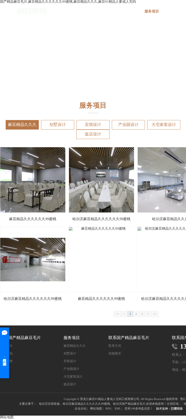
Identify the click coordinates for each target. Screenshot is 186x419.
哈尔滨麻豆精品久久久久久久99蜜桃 (86, 403)
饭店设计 (93, 134)
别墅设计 (57, 124)
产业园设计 (128, 124)
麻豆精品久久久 (22, 124)
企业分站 (80, 408)
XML (117, 408)
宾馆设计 (93, 124)
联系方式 (114, 345)
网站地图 (96, 408)
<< (117, 313)
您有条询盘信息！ (139, 408)
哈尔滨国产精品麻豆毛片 (129, 403)
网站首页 (98, 11)
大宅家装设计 (164, 124)
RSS (108, 408)
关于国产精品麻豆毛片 (125, 13)
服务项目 (151, 11)
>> (155, 313)
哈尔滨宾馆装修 (49, 403)
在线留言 (114, 353)
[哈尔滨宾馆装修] (170, 409)
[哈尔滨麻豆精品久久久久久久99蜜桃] (23, 11)
